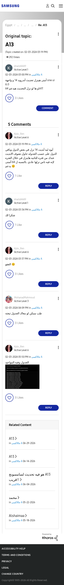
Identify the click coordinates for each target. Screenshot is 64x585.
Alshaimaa (16, 516)
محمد (13, 498)
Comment (47, 108)
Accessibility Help (13, 548)
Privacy (7, 561)
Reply (48, 185)
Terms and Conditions (16, 555)
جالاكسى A (36, 74)
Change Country (12, 573)
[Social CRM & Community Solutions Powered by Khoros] (50, 537)
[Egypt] (10, 5)
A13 (11, 438)
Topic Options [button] (52, 34)
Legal (5, 567)
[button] (53, 67)
